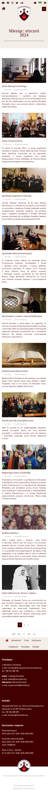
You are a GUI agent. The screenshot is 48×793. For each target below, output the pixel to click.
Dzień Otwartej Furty (12, 140)
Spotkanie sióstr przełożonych (17, 253)
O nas (26, 640)
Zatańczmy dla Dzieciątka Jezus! (17, 420)
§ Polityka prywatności (24, 785)
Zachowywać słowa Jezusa (15, 371)
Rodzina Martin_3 (10, 532)
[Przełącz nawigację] (44, 9)
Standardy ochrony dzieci (24, 788)
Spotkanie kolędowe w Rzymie (16, 195)
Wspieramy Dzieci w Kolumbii (16, 472)
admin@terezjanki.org (17, 679)
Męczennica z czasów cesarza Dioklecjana (22, 316)
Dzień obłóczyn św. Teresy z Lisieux (19, 593)
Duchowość (36, 640)
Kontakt (36, 647)
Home (7, 640)
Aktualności (16, 640)
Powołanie (25, 647)
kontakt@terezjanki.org (18, 715)
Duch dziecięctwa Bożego (14, 86)
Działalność (13, 647)
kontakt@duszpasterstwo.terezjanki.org (25, 668)
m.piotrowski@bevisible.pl (19, 685)
